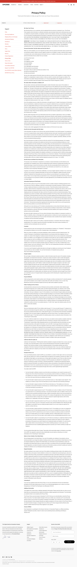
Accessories (26, 4)
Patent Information (8, 63)
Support (41, 4)
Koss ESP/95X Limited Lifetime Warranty (13, 70)
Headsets (20, 4)
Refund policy (41, 532)
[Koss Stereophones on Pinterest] (6, 557)
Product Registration (9, 56)
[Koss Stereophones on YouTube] (11, 557)
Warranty (6, 44)
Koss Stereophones (12, 559)
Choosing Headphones (9, 34)
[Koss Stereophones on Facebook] (3, 557)
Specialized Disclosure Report (50, 562)
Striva (6, 48)
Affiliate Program (30, 527)
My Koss (6, 53)
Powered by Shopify (5, 563)
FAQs (6, 32)
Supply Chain (7, 51)
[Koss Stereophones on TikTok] (9, 557)
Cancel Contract (30, 530)
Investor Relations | (28, 562)
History (31, 4)
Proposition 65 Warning (16, 562)
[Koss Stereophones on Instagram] (8, 557)
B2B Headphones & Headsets (32, 528)
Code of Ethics (8, 46)
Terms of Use (7, 60)
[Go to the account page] (71, 4)
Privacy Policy (8, 58)
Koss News (36, 4)
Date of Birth (53, 539)
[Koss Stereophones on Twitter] (4, 557)
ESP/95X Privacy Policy (9, 72)
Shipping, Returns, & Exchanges (11, 36)
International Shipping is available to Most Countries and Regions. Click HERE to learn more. (39, 1)
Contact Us (29, 532)
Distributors (7, 41)
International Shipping (9, 39)
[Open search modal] (68, 4)
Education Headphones (31, 535)
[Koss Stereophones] (6, 4)
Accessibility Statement (9, 65)
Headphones (13, 4)
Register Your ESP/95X (9, 68)
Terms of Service (42, 537)
